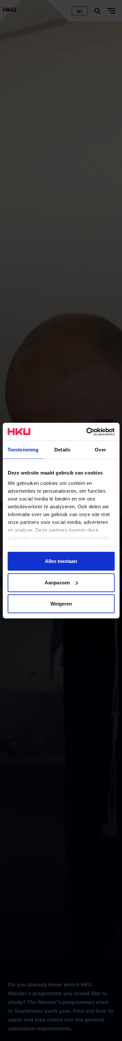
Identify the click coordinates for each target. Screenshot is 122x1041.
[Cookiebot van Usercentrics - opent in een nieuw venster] (87, 431)
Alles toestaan (61, 561)
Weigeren (61, 603)
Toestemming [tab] (22, 449)
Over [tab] (100, 449)
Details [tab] (62, 449)
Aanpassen (57, 582)
